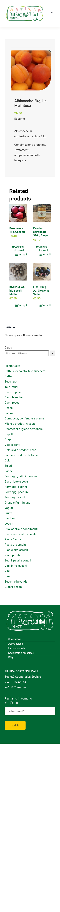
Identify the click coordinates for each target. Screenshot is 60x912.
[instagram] (11, 703)
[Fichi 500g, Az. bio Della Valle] (42, 272)
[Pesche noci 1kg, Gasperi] (18, 213)
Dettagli (22, 254)
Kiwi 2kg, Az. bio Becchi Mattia (17, 290)
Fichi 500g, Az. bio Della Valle (41, 290)
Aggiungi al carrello (19, 248)
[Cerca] (52, 353)
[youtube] (17, 703)
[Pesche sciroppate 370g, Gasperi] (42, 213)
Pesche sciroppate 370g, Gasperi (41, 231)
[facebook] (6, 703)
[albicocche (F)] (31, 70)
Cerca (8, 347)
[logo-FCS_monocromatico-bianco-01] (30, 609)
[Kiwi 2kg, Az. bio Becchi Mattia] (18, 272)
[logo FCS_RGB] (25, 4)
